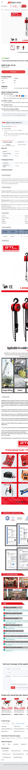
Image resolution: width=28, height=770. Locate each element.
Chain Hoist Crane (6, 754)
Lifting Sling (15, 744)
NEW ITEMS (3, 726)
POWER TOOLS (17, 726)
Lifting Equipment (24, 9)
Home (2, 9)
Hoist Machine (5, 750)
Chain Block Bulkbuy (17, 757)
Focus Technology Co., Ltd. (17, 764)
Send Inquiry (13, 71)
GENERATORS (4, 731)
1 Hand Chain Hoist (6, 757)
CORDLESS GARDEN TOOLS (7, 728)
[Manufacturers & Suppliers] (14, 2)
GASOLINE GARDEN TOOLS (19, 728)
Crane (3, 744)
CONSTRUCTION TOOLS (19, 731)
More (2, 759)
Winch (9, 744)
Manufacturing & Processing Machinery (12, 9)
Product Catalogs (20, 723)
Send (13, 687)
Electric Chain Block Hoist (18, 754)
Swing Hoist (23, 744)
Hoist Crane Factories (15, 750)
